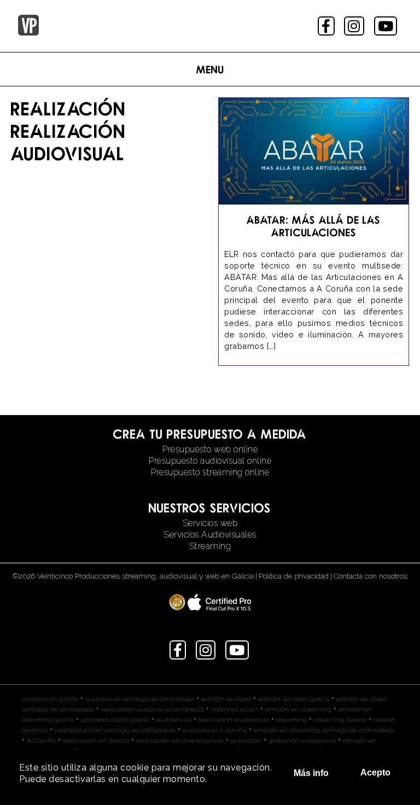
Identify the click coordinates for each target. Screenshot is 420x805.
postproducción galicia (115, 720)
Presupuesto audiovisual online (210, 461)
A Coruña (41, 740)
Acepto (375, 772)
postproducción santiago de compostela (115, 730)
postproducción (234, 709)
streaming (291, 720)
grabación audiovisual (302, 740)
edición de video (226, 699)
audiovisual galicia (50, 699)
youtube (386, 26)
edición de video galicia (293, 699)
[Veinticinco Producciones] (28, 32)
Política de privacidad (294, 575)
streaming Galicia (340, 720)
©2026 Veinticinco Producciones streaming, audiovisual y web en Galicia (133, 575)
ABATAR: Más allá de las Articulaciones (314, 225)
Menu (210, 69)
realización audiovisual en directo (152, 709)
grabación (246, 740)
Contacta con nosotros (370, 575)
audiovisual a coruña (215, 730)
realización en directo (96, 740)
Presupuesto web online (210, 449)
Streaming (210, 546)
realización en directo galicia (180, 740)
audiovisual (173, 720)
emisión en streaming (298, 709)
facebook (327, 26)
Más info (311, 773)
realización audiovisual (234, 720)
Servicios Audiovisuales (210, 534)
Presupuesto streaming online (210, 472)
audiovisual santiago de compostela (139, 699)
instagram (355, 26)
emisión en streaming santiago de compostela (324, 730)
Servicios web (210, 523)
